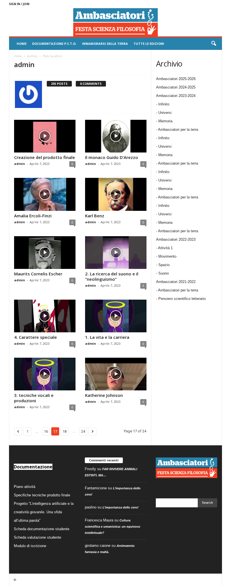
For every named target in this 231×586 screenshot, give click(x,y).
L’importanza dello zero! (121, 507)
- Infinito (162, 104)
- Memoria (164, 121)
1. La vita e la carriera (107, 337)
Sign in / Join (19, 4)
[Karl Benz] (115, 194)
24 (83, 431)
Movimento (167, 256)
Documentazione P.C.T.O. (54, 43)
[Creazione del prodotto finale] (44, 136)
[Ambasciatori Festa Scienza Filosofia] (115, 22)
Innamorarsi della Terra (105, 43)
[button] (213, 43)
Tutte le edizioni (149, 43)
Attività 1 (165, 248)
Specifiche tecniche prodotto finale (42, 495)
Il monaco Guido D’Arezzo (111, 157)
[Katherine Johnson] (115, 374)
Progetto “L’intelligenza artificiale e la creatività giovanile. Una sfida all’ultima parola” (44, 512)
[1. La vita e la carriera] (115, 316)
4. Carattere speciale (35, 337)
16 (46, 431)
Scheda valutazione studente (37, 537)
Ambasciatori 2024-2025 (176, 87)
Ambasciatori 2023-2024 (176, 96)
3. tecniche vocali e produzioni (34, 397)
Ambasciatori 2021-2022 (176, 282)
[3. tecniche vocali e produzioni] (44, 374)
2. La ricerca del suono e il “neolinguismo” (111, 276)
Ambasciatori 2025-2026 (176, 79)
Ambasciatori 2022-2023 (176, 239)
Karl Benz (94, 215)
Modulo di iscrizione (30, 546)
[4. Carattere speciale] (44, 316)
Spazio (164, 265)
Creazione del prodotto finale (44, 157)
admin (19, 164)
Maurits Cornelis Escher (38, 274)
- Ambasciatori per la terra (177, 129)
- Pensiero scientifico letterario (181, 299)
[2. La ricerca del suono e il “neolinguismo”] (115, 252)
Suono (163, 273)
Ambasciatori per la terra (178, 290)
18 (64, 431)
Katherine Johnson (104, 395)
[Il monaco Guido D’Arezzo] (115, 136)
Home (21, 43)
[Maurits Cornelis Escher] (44, 252)
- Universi (164, 112)
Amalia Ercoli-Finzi (33, 215)
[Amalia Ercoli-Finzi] (44, 194)
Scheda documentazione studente (41, 529)
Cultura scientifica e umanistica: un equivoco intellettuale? (112, 526)
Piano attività (24, 487)
